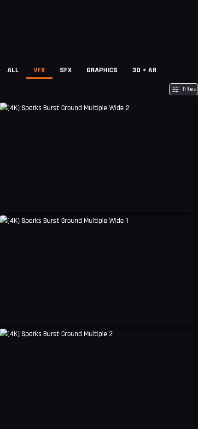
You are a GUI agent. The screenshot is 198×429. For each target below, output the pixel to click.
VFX (39, 70)
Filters (189, 89)
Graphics (102, 70)
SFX (66, 70)
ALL (13, 70)
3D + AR (144, 70)
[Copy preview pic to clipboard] (12, 197)
